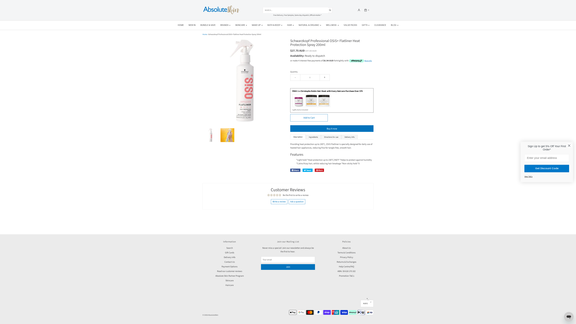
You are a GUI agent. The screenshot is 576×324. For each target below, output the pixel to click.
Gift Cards (229, 252)
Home (181, 25)
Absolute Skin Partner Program (229, 276)
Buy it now (332, 128)
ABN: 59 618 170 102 (347, 271)
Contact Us (229, 262)
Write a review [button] (279, 201)
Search (229, 248)
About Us (346, 248)
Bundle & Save (208, 25)
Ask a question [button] (297, 201)
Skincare (229, 280)
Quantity (294, 71)
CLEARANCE (380, 25)
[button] (211, 135)
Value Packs (350, 25)
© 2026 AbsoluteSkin (210, 315)
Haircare (229, 285)
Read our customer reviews (229, 271)
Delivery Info (229, 257)
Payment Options (229, 266)
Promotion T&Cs (346, 276)
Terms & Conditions (347, 252)
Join (288, 266)
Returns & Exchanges (346, 262)
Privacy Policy (346, 257)
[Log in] (359, 10)
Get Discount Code (546, 168)
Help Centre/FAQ (346, 266)
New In (192, 25)
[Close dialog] (569, 145)
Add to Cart (309, 117)
